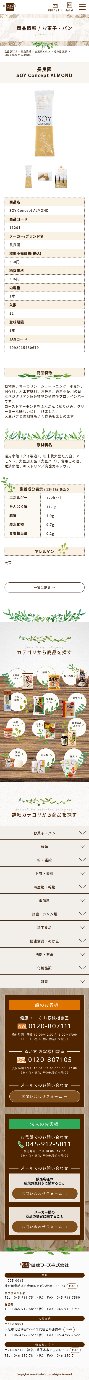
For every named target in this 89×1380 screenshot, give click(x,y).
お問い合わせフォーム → (44, 1096)
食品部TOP (11, 51)
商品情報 (26, 51)
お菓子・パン (42, 51)
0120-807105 (50, 1060)
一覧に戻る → (44, 587)
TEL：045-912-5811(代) (24, 1309)
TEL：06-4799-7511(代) (24, 1335)
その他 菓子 (60, 51)
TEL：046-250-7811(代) (24, 1355)
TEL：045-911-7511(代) (24, 1297)
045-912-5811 (48, 1144)
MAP (72, 1286)
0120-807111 (50, 1026)
